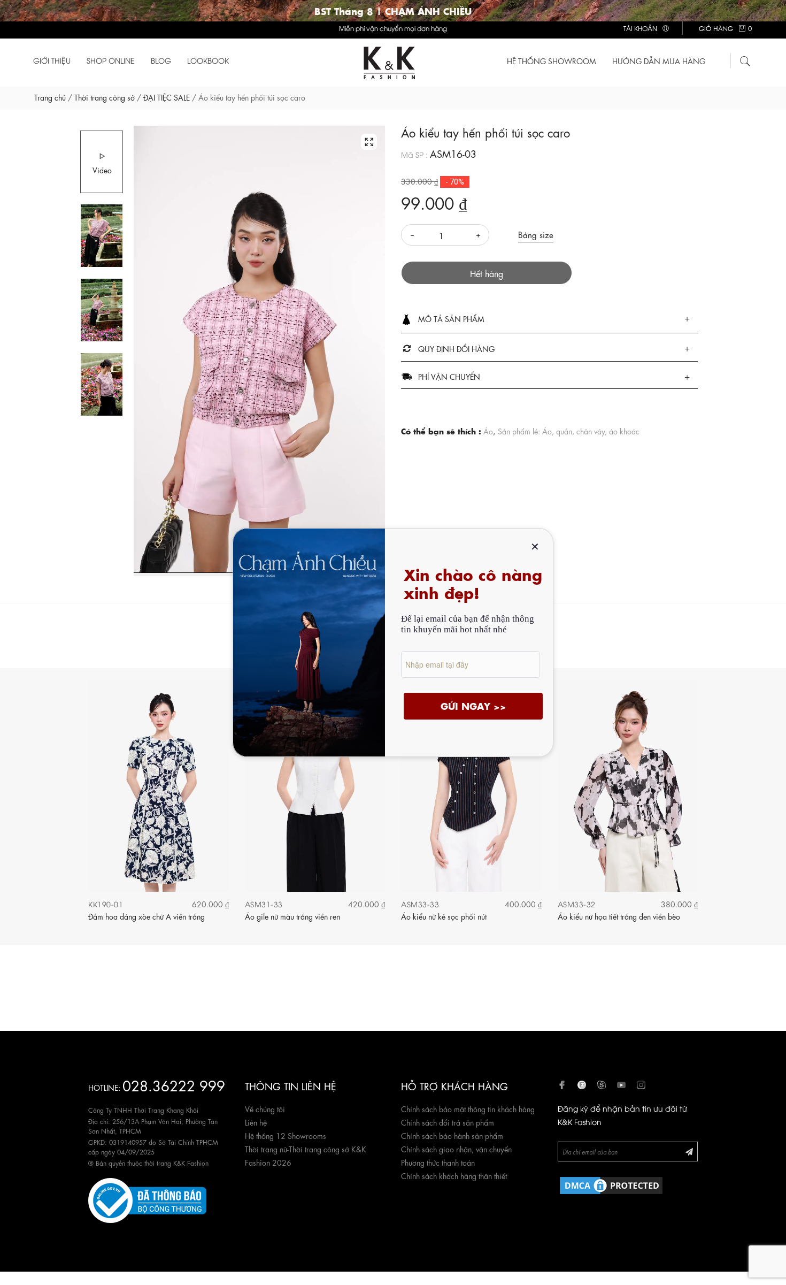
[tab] (549, 319)
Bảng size (535, 234)
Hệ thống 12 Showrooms (285, 1135)
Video (102, 169)
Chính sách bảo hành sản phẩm (452, 1135)
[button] (549, 319)
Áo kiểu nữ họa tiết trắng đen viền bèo (619, 916)
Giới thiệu (52, 60)
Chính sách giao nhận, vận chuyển (456, 1148)
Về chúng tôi (265, 1108)
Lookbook (208, 60)
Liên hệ (256, 1122)
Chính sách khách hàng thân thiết (454, 1175)
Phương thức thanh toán (438, 1162)
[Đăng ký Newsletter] (689, 1151)
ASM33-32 (577, 904)
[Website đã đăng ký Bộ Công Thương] (147, 1199)
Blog (161, 60)
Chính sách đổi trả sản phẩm (447, 1122)
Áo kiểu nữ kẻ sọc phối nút (444, 916)
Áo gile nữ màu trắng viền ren (292, 916)
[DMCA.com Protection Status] (611, 1184)
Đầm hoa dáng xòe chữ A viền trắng (146, 916)
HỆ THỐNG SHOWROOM (551, 60)
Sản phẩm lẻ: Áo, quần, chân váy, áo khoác (568, 430)
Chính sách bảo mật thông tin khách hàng (468, 1108)
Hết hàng (486, 273)
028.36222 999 (173, 1084)
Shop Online (111, 60)
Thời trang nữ (266, 1148)
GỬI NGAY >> (473, 706)
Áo (488, 430)
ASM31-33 (264, 904)
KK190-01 (105, 904)
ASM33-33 (420, 904)
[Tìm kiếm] (745, 59)
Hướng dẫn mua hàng (658, 60)
